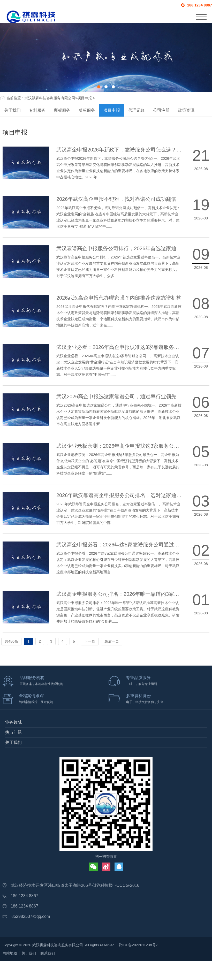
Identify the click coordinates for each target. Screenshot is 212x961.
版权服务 (87, 110)
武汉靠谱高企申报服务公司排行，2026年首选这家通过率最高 (126, 248)
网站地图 (10, 953)
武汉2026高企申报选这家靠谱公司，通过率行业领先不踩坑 (124, 396)
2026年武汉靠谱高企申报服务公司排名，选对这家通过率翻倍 (126, 495)
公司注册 (161, 110)
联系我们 (47, 953)
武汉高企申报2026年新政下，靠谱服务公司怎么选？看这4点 (125, 149)
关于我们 (12, 110)
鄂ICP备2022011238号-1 (139, 945)
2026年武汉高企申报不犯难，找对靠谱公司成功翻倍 (116, 199)
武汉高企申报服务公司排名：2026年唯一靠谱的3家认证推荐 (125, 594)
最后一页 (111, 641)
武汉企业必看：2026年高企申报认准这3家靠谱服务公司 (120, 347)
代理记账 (136, 110)
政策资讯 (186, 110)
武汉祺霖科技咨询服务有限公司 (50, 98)
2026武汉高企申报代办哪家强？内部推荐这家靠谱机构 (118, 298)
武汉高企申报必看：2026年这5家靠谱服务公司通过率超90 (123, 544)
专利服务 (37, 110)
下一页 (89, 641)
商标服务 (62, 110)
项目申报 (84, 98)
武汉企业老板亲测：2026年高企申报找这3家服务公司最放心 (125, 446)
